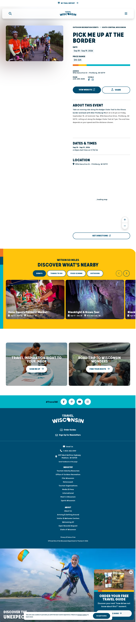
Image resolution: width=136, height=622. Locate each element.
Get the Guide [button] (112, 613)
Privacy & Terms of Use (68, 537)
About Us (68, 511)
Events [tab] (39, 273)
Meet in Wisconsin (68, 497)
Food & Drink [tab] (76, 273)
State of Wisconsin (68, 530)
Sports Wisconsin (68, 501)
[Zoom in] (125, 220)
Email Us (69, 447)
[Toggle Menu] (125, 13)
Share (117, 90)
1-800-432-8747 (69, 451)
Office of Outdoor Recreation (68, 475)
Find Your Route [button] (98, 369)
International (68, 493)
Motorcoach (68, 482)
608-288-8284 (79, 79)
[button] (68, 3)
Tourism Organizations (68, 486)
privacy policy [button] (82, 615)
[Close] (131, 572)
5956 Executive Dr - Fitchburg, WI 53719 (89, 73)
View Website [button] (85, 90)
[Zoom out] (125, 226)
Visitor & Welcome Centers (68, 518)
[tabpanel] (68, 294)
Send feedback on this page (68, 462)
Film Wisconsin (68, 478)
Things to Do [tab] (56, 273)
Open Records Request (68, 526)
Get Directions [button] (100, 235)
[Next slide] (126, 273)
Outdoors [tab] (95, 273)
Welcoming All (68, 522)
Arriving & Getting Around (68, 515)
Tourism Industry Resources (68, 471)
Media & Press (68, 489)
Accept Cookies (101, 616)
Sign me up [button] (35, 369)
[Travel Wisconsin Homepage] (68, 13)
